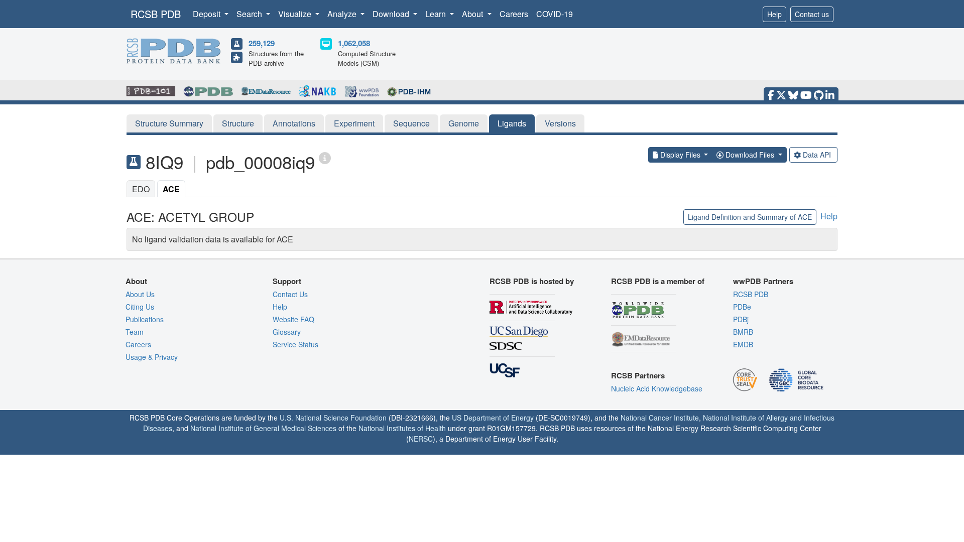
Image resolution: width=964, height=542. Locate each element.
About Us (140, 294)
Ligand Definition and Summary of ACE (750, 217)
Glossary (287, 332)
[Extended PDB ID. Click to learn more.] (325, 157)
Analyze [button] (342, 14)
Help (774, 14)
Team (135, 332)
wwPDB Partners (763, 281)
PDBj (741, 319)
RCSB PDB (156, 14)
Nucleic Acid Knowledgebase (656, 388)
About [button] (473, 14)
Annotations (294, 123)
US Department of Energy (493, 418)
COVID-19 (554, 14)
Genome (463, 123)
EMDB (743, 344)
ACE (171, 189)
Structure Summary (169, 123)
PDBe (742, 307)
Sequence (411, 123)
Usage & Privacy (152, 357)
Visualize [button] (295, 14)
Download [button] (392, 14)
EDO (141, 189)
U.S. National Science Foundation (333, 418)
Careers (514, 14)
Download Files (750, 155)
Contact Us (290, 294)
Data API (817, 155)
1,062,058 (354, 43)
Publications (145, 319)
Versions (560, 123)
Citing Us (140, 307)
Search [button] (250, 14)
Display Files (680, 155)
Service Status (295, 344)
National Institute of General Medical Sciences (263, 428)
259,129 (262, 43)
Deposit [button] (207, 14)
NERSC (421, 439)
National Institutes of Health (402, 428)
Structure (238, 123)
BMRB (743, 332)
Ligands (512, 123)
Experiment (354, 123)
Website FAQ (293, 319)
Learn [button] (436, 14)
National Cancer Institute (660, 418)
